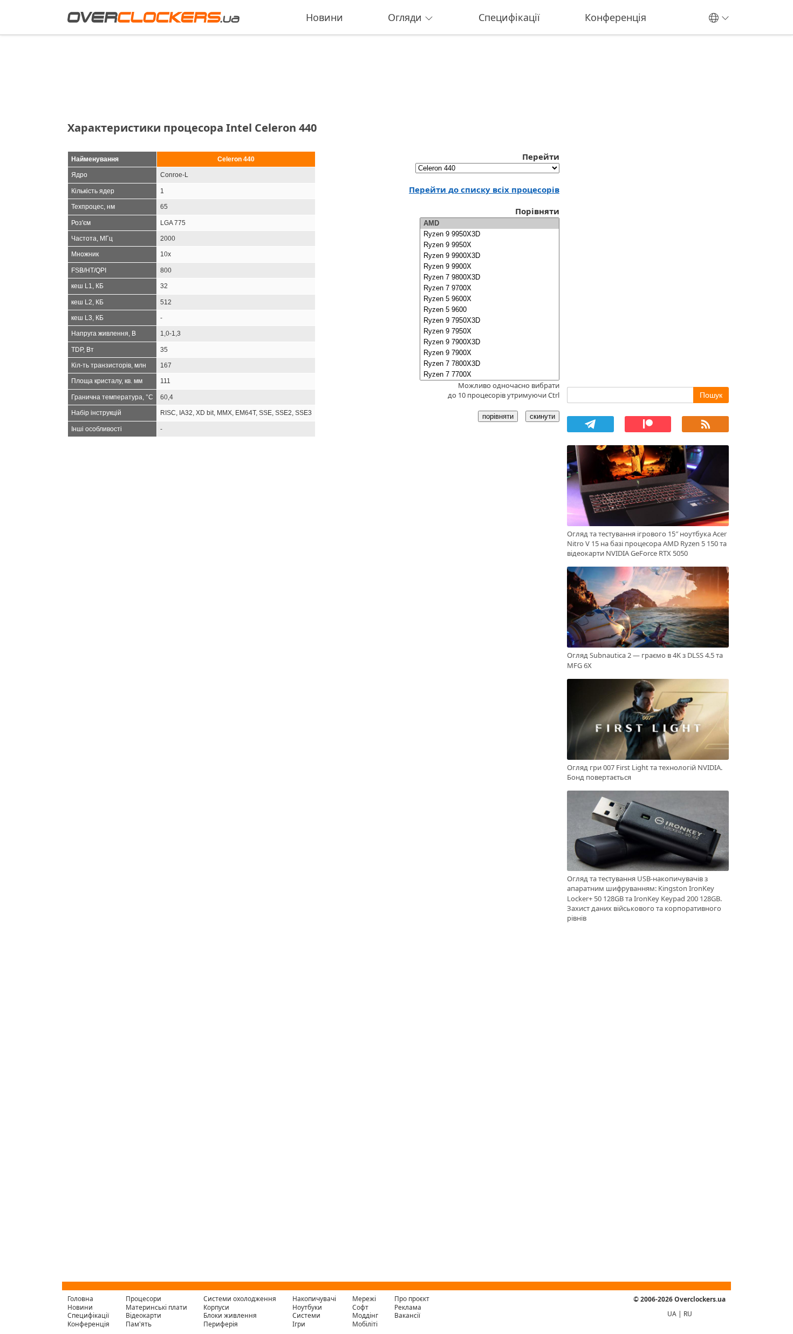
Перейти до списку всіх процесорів (484, 189)
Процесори (143, 1298)
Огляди (405, 17)
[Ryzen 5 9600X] (489, 299)
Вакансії (407, 1315)
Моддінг (365, 1315)
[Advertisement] (313, 74)
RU (687, 1313)
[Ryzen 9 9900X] (489, 266)
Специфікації (509, 17)
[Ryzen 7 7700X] (489, 374)
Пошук (711, 395)
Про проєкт (411, 1298)
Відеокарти (143, 1315)
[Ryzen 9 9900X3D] (489, 255)
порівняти (498, 416)
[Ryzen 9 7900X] (489, 353)
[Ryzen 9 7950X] (489, 331)
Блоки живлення (230, 1315)
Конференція (615, 17)
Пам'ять (139, 1324)
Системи (306, 1315)
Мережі (364, 1298)
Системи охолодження (239, 1298)
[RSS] (705, 424)
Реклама (407, 1307)
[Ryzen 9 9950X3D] (489, 234)
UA (671, 1313)
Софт (360, 1307)
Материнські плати (156, 1307)
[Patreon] (648, 424)
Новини (324, 17)
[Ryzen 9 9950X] (489, 245)
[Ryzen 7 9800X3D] (489, 277)
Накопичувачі (314, 1298)
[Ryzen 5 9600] (489, 309)
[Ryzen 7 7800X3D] (489, 363)
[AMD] (489, 223)
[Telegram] (590, 424)
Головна (80, 1298)
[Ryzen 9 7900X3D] (489, 342)
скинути (542, 416)
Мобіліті (365, 1324)
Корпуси (216, 1307)
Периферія (220, 1324)
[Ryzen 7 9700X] (489, 288)
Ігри (298, 1324)
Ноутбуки (307, 1307)
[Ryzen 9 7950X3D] (489, 320)
